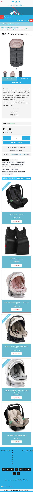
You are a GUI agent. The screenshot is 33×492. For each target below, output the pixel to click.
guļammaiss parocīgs (8, 162)
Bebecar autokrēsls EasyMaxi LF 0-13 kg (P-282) (16, 303)
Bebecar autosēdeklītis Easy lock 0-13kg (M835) (16, 347)
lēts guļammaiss (20, 162)
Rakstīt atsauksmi (24, 154)
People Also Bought (23, 178)
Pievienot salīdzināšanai (17, 150)
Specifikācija (24, 79)
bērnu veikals (6, 169)
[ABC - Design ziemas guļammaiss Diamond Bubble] (16, 53)
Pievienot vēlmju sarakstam (17, 147)
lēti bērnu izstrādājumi (17, 164)
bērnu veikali (14, 169)
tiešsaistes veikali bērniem (9, 171)
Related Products (9, 178)
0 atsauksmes (14, 154)
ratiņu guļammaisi (17, 167)
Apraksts (9, 79)
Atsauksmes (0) (16, 82)
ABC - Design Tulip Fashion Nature (16, 435)
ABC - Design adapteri (16, 258)
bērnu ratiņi (21, 171)
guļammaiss (14, 160)
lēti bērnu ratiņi (6, 167)
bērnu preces (6, 164)
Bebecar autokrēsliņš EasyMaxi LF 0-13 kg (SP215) (16, 391)
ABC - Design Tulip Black (16, 214)
